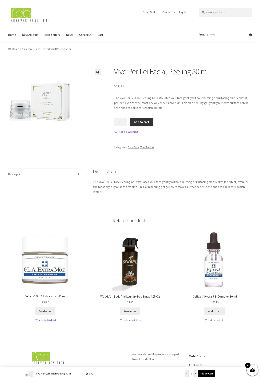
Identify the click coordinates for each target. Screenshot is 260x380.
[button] (98, 72)
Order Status (150, 12)
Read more (45, 311)
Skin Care (27, 49)
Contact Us (168, 12)
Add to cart (141, 122)
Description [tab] (15, 174)
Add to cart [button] (215, 311)
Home (12, 35)
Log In (182, 12)
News (69, 35)
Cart (100, 35)
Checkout (85, 35)
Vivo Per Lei (147, 147)
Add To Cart (206, 373)
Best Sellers (52, 35)
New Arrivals (30, 35)
